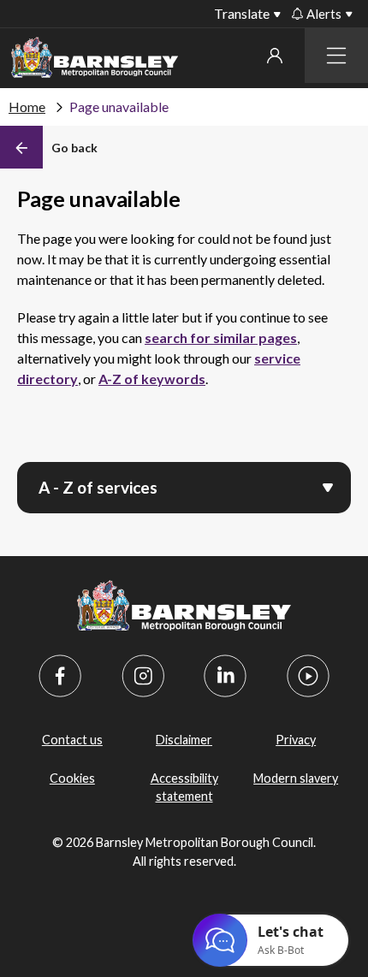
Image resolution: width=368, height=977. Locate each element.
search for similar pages (221, 337)
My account (274, 56)
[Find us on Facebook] (60, 675)
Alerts (323, 13)
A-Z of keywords (151, 378)
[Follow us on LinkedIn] (225, 675)
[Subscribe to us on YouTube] (308, 675)
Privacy (296, 739)
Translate (242, 13)
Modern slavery (295, 778)
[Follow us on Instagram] (143, 675)
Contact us (72, 739)
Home (27, 106)
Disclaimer (184, 739)
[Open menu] (328, 486)
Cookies (72, 778)
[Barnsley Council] (94, 60)
